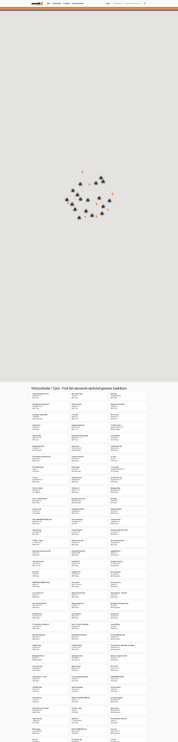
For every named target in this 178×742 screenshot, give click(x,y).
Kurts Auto (35, 572)
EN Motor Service (77, 404)
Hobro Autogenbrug (77, 687)
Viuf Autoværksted (77, 519)
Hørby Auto (75, 718)
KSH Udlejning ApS (38, 467)
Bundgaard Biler (115, 488)
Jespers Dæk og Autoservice (40, 394)
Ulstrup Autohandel (116, 698)
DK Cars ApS (114, 666)
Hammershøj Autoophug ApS (80, 436)
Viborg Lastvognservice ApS (119, 656)
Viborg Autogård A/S (78, 603)
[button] (89, 184)
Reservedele (57, 3)
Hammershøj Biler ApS (78, 425)
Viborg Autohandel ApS (78, 593)
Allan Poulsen (115, 708)
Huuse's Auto (75, 446)
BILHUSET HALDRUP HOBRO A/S (81, 698)
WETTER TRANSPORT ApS (79, 729)
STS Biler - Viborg (37, 540)
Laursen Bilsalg (115, 624)
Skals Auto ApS (36, 530)
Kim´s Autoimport (116, 572)
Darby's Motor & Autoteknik (40, 708)
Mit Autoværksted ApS (117, 540)
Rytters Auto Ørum (77, 394)
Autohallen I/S (76, 561)
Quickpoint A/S (76, 572)
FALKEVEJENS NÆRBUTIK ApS (40, 582)
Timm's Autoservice (38, 561)
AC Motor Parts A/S (116, 477)
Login (108, 3)
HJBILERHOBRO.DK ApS (117, 677)
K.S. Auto (113, 456)
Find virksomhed (77, 3)
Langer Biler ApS (37, 718)
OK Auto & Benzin (37, 488)
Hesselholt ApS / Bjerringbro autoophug (122, 645)
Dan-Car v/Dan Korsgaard (39, 498)
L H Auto (34, 477)
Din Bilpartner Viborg (78, 509)
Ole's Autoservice (116, 582)
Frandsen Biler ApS (116, 446)
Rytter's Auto (114, 415)
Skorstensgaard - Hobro (39, 677)
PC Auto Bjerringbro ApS (118, 635)
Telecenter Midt (115, 519)
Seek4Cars (37, 3)
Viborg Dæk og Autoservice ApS (41, 551)
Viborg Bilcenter (37, 614)
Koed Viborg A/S (76, 614)
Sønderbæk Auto (115, 551)
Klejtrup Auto (36, 425)
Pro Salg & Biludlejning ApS (80, 677)
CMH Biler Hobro (37, 687)
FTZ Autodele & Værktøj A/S (40, 624)
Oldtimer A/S (75, 488)
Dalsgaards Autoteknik (117, 404)
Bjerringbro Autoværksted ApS (119, 603)
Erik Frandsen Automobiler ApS (41, 456)
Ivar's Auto (114, 729)
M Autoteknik (76, 467)
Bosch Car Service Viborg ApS (80, 624)
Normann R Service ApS (78, 498)
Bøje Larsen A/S (76, 666)
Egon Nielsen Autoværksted (40, 404)
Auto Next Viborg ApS (38, 635)
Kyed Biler (114, 498)
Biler (48, 3)
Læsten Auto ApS (37, 666)
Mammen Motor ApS (38, 446)
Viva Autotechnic (116, 687)
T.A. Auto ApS (115, 467)
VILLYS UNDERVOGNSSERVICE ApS (42, 519)
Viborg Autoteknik (116, 509)
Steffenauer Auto (77, 477)
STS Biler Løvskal (116, 425)
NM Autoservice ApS (77, 540)
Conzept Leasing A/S (78, 456)
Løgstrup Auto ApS (77, 656)
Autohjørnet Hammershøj (39, 415)
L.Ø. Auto (113, 739)
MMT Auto (114, 394)
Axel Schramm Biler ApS (39, 603)
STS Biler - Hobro (77, 708)
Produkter (66, 3)
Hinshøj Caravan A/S (117, 561)
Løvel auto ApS (36, 509)
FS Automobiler (115, 436)
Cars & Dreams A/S (37, 593)
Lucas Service (76, 582)
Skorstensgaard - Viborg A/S (119, 593)
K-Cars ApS (75, 415)
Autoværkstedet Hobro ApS (119, 718)
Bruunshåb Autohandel (78, 551)
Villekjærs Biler (36, 645)
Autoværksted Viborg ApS (79, 635)
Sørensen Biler (36, 436)
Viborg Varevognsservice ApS (119, 530)
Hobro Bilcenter (37, 698)
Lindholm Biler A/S (77, 645)
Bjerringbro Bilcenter (38, 656)
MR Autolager (36, 729)
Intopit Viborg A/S (77, 530)
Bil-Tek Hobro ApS (77, 739)
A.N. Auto (35, 739)
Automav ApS (114, 614)
